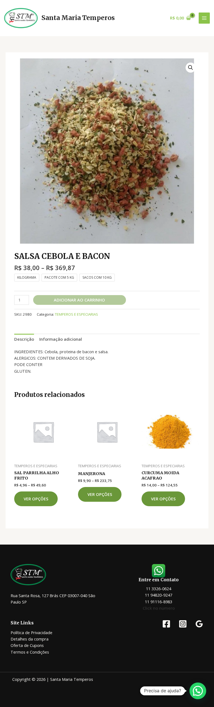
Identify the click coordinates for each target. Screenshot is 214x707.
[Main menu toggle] (204, 18)
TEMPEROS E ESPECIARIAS (76, 314)
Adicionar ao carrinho (79, 300)
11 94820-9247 (158, 595)
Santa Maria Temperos (78, 18)
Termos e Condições (30, 652)
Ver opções (36, 498)
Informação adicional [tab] (60, 339)
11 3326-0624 (158, 588)
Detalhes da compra (29, 639)
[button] (191, 68)
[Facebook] (166, 624)
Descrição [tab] (24, 339)
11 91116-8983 (158, 601)
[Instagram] (183, 624)
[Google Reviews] (199, 624)
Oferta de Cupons (27, 645)
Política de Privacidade (31, 632)
